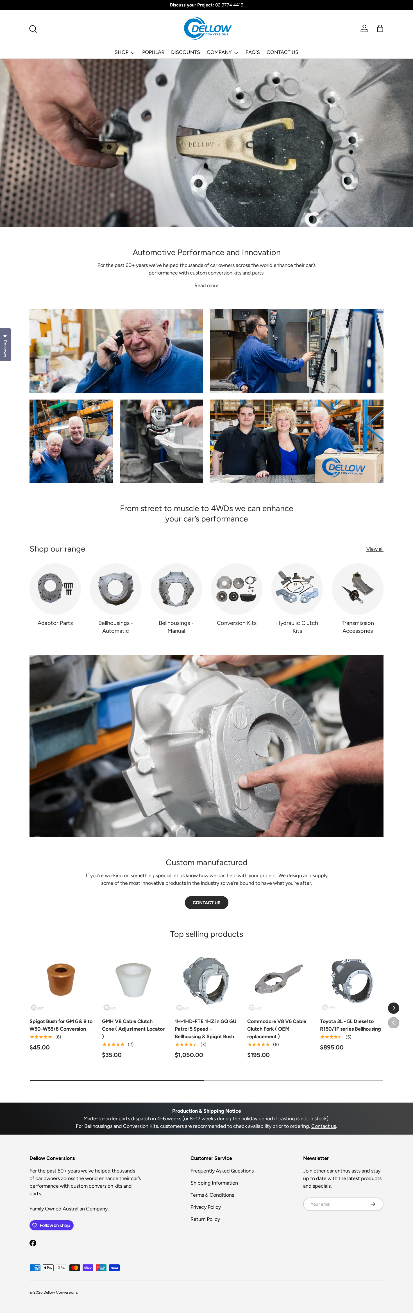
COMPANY (219, 52)
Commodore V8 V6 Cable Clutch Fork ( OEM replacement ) (276, 1029)
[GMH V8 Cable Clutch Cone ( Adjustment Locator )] (133, 980)
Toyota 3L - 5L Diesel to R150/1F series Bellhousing (350, 1025)
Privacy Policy (205, 1207)
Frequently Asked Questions (222, 1171)
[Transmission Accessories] (357, 589)
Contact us (323, 1126)
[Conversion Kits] (236, 589)
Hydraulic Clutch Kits (297, 627)
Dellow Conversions (60, 1292)
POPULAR (153, 52)
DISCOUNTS (185, 52)
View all (375, 549)
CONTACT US (282, 52)
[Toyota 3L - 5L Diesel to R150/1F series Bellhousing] (352, 980)
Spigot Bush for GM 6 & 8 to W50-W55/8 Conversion (61, 1025)
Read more (206, 285)
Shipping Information (214, 1183)
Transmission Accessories (358, 627)
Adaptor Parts (55, 623)
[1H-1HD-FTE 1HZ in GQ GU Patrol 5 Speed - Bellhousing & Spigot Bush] (206, 980)
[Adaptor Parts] (55, 589)
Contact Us (207, 902)
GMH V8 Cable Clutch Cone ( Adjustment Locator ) (133, 1029)
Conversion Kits (237, 623)
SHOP (121, 52)
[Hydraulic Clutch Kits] (297, 589)
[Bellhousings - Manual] (176, 589)
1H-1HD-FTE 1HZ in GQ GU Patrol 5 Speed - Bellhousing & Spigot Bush (206, 1029)
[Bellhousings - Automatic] (115, 589)
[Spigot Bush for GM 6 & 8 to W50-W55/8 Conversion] (61, 980)
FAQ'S (253, 52)
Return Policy (205, 1219)
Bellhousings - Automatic (115, 627)
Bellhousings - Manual (176, 627)
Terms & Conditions (212, 1195)
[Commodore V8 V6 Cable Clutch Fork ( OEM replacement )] (279, 980)
